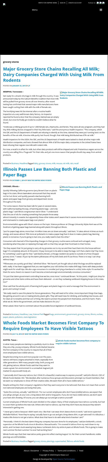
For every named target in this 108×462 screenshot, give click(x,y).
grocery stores (45, 163)
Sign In (62, 3)
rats (71, 163)
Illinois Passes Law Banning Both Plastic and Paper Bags (49, 172)
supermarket (60, 441)
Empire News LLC (61, 455)
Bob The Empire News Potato (39, 180)
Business (15, 163)
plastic (11, 317)
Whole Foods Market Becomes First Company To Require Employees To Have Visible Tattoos (53, 325)
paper (5, 317)
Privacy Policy (48, 450)
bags (52, 314)
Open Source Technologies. (64, 459)
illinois (93, 314)
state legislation (30, 317)
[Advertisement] (54, 33)
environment (60, 314)
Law (30, 314)
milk (53, 163)
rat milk (66, 163)
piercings (50, 441)
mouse (59, 163)
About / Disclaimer (31, 450)
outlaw (99, 314)
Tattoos (70, 441)
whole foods (79, 441)
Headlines (24, 163)
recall (76, 163)
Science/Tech (38, 314)
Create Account (75, 3)
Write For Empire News (47, 3)
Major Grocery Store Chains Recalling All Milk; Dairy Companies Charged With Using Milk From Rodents (53, 74)
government (72, 314)
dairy (36, 163)
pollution (19, 317)
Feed (81, 450)
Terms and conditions (67, 450)
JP (29, 86)
